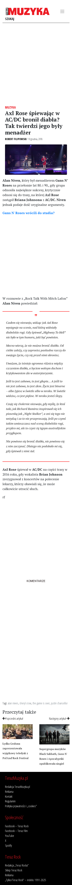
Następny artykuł (58, 718)
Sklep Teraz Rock (13, 870)
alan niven (13, 703)
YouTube (9, 835)
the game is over (41, 703)
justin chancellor (59, 703)
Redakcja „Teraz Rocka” (17, 865)
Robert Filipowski (16, 139)
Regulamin (10, 801)
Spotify (8, 845)
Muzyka (10, 107)
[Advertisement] (36, 64)
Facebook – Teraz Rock (16, 826)
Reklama (9, 791)
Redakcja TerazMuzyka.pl (17, 786)
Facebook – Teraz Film (16, 830)
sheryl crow (25, 703)
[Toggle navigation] (62, 11)
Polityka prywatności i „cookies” (21, 806)
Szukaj (9, 18)
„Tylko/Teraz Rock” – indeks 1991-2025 (25, 880)
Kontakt (8, 796)
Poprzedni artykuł (14, 718)
